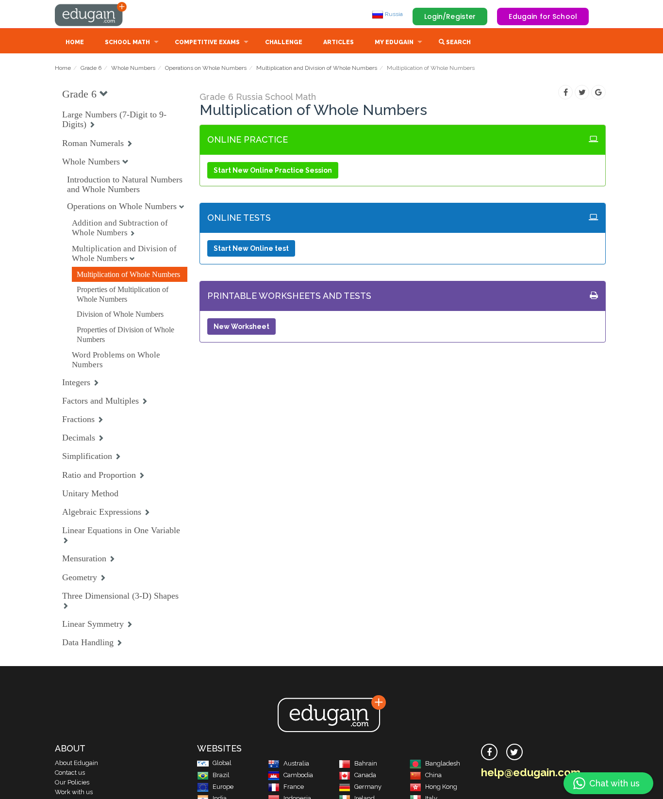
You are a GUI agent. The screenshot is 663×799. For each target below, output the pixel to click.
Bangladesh (442, 763)
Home (75, 42)
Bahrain (365, 763)
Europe (223, 786)
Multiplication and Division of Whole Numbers (316, 68)
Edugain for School (543, 16)
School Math (127, 42)
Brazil (221, 775)
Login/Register (450, 16)
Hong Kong (441, 786)
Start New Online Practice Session (273, 170)
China (433, 775)
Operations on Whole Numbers (206, 68)
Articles (338, 42)
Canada (365, 775)
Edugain (91, 14)
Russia (393, 14)
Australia (296, 763)
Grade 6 (91, 68)
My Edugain (394, 42)
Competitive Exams (207, 42)
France (293, 786)
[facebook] (489, 752)
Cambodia (298, 775)
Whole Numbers (133, 68)
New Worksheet (241, 326)
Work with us (74, 792)
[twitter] (514, 752)
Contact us (70, 772)
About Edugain (76, 762)
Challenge (283, 42)
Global (222, 762)
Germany (367, 786)
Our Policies (72, 782)
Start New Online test (251, 248)
